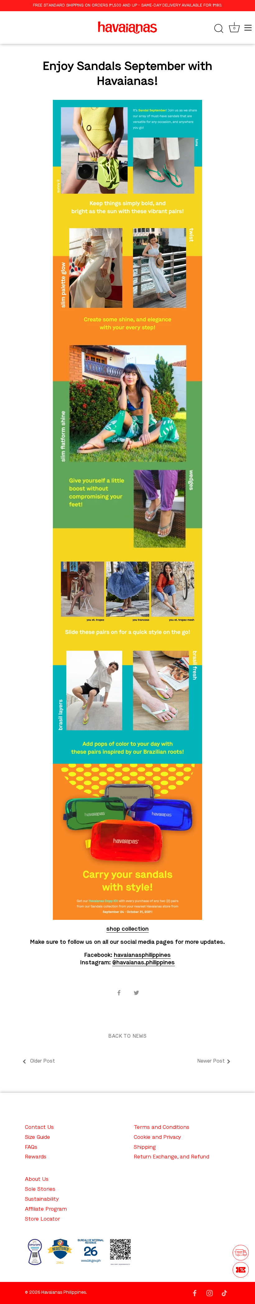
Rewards (35, 1157)
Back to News (127, 1036)
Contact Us (39, 1127)
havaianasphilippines (142, 955)
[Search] (218, 28)
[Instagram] (209, 1292)
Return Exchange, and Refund (171, 1157)
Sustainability (42, 1199)
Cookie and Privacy (157, 1137)
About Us (37, 1179)
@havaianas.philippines (143, 963)
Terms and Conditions (161, 1127)
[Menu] (248, 28)
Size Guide (37, 1137)
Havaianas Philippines (63, 1292)
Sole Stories (40, 1189)
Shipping (145, 1147)
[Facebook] (195, 1292)
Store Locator (42, 1219)
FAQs (31, 1147)
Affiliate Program (46, 1209)
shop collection (127, 929)
